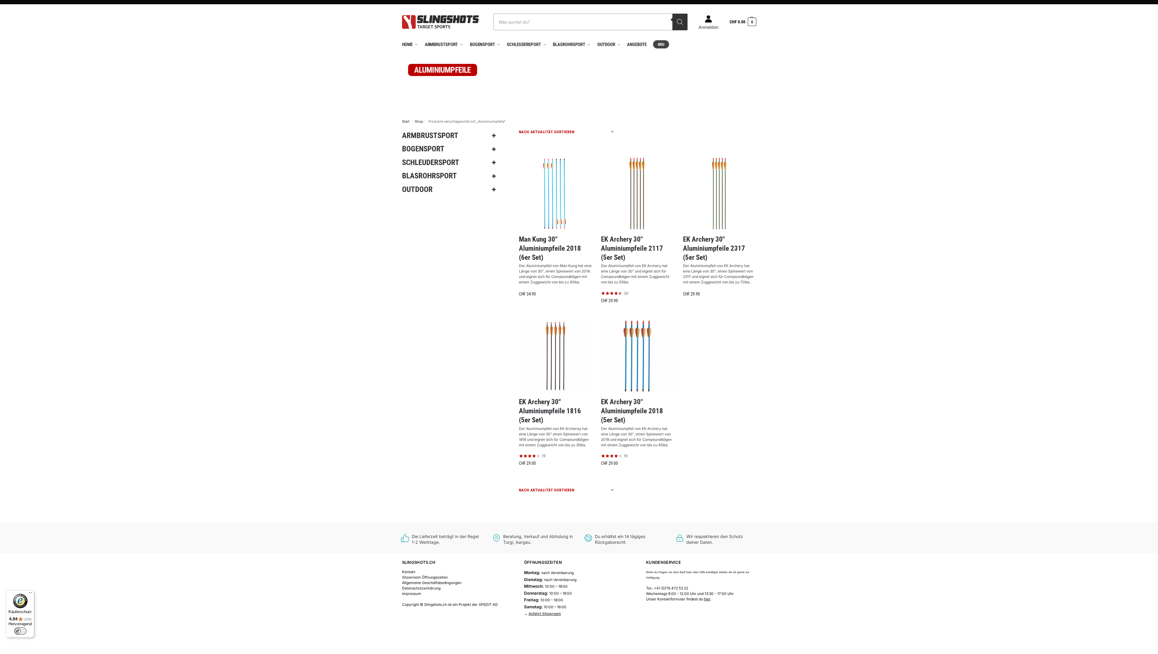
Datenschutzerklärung (421, 588)
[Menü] (30, 594)
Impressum (411, 593)
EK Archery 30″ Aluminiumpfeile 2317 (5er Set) (714, 248)
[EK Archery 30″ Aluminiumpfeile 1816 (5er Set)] (555, 356)
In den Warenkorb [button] (555, 306)
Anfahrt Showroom (545, 613)
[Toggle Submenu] (494, 136)
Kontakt (408, 572)
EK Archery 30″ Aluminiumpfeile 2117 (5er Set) (632, 248)
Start (406, 121)
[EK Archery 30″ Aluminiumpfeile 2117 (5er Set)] (637, 193)
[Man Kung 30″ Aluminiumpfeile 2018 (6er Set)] (555, 193)
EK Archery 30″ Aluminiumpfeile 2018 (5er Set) (632, 411)
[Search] (680, 22)
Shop (419, 121)
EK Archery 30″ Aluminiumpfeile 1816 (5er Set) (550, 411)
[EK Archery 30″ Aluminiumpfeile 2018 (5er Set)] (637, 356)
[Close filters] (506, 132)
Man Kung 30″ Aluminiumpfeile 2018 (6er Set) (550, 248)
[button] (743, 22)
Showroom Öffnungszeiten (425, 577)
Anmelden (708, 27)
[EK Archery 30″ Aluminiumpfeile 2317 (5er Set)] (719, 193)
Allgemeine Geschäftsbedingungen (431, 582)
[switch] (20, 631)
